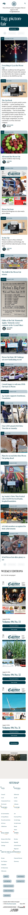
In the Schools (17, 845)
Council (3, 794)
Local (2, 797)
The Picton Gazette (11, 903)
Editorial (17, 788)
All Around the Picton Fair (11, 156)
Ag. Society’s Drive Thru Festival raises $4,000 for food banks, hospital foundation (13, 498)
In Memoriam (4, 867)
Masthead (21, 876)
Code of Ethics (8, 891)
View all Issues (14, 743)
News (3, 788)
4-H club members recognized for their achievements (14, 527)
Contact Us (20, 881)
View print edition (14, 626)
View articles (14, 629)
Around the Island (7, 852)
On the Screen (17, 823)
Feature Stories (5, 842)
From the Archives (5, 820)
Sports (16, 833)
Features (4, 807)
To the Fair (5, 238)
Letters (15, 801)
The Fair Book (7, 100)
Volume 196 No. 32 (11, 674)
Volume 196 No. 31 (11, 727)
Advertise (7, 881)
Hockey (16, 839)
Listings (3, 845)
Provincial (3, 804)
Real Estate (5, 833)
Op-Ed (15, 797)
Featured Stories (18, 858)
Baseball (16, 842)
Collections (4, 826)
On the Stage (17, 820)
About (6, 876)
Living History (4, 816)
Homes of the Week (5, 839)
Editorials (16, 794)
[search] (25, 3)
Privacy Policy (8, 886)
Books (15, 826)
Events (2, 858)
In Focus (3, 823)
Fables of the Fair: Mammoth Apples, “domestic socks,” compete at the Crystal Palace (12, 322)
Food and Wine (17, 816)
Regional (16, 848)
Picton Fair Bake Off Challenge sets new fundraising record (13, 358)
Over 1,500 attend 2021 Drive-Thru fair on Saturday (12, 427)
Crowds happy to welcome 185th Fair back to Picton (13, 385)
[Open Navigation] (4, 3)
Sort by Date (13, 29)
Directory (16, 861)
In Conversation (5, 813)
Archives (7, 895)
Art (15, 813)
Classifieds (3, 864)
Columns (16, 804)
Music (15, 829)
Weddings (17, 852)
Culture (17, 807)
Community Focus (5, 801)
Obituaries (3, 871)
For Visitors (4, 861)
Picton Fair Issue (8, 209)
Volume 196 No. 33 (11, 621)
